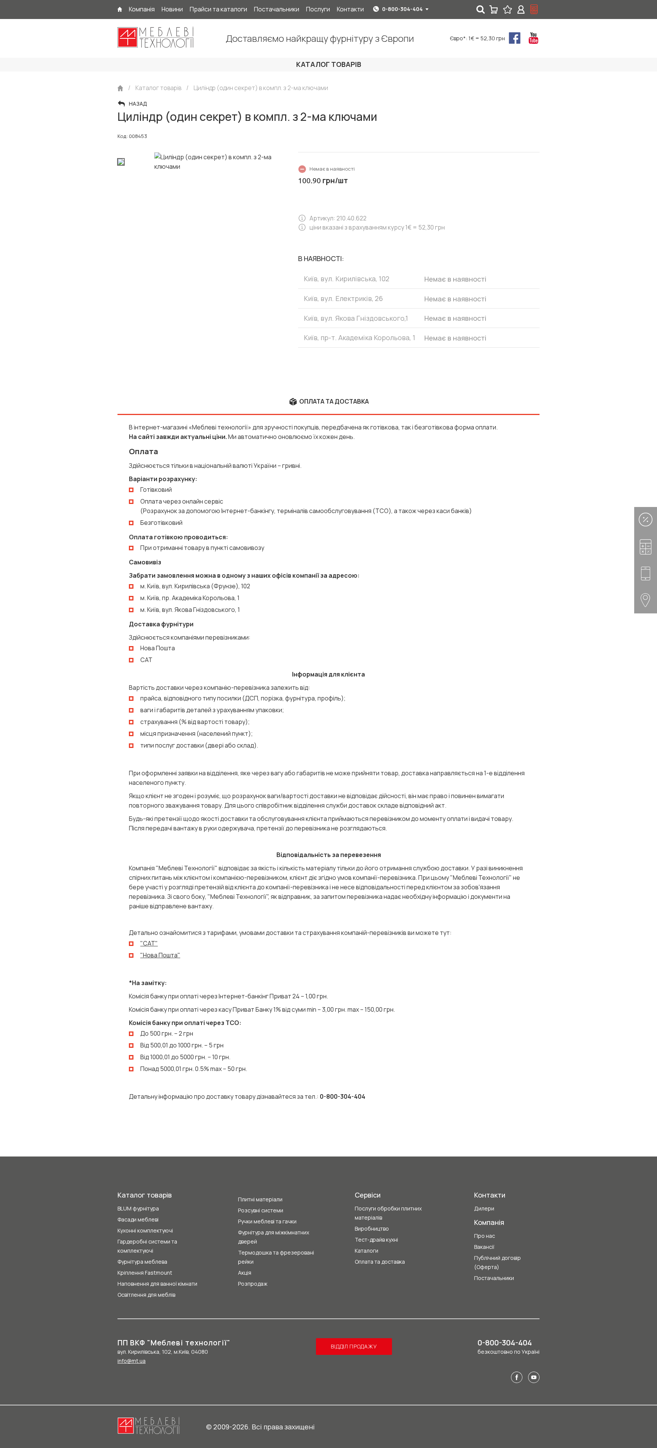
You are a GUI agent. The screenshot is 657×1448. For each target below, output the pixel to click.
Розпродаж (252, 1283)
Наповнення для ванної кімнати (157, 1283)
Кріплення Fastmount (144, 1272)
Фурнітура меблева (142, 1261)
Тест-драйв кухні (376, 1239)
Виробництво (372, 1228)
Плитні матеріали (260, 1199)
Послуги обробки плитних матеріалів (388, 1213)
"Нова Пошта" (160, 955)
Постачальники (494, 1278)
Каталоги (366, 1250)
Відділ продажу (354, 1346)
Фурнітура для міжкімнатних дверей (273, 1237)
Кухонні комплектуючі (145, 1230)
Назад (138, 103)
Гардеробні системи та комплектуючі (147, 1246)
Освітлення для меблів (146, 1294)
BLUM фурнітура (138, 1208)
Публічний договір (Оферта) (497, 1262)
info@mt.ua (131, 1360)
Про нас (484, 1235)
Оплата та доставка (380, 1261)
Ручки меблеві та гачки (267, 1221)
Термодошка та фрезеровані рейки (276, 1257)
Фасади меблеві (138, 1219)
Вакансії (484, 1246)
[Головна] (119, 9)
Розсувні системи (260, 1210)
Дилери (484, 1208)
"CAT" (149, 943)
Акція (244, 1272)
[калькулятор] (534, 9)
